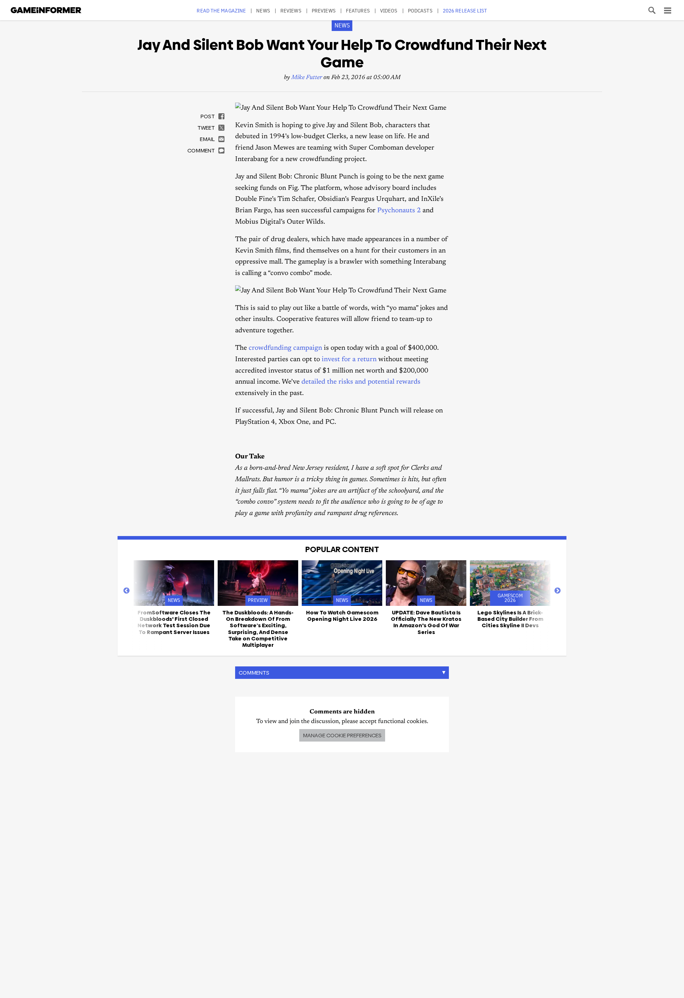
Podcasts (420, 10)
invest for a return (349, 359)
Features (358, 10)
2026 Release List (465, 10)
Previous (126, 590)
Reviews (290, 10)
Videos (389, 10)
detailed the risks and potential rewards (360, 382)
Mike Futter (306, 78)
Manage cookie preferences (342, 735)
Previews (324, 10)
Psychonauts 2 (399, 210)
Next (557, 590)
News (263, 10)
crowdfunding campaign (285, 348)
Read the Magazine (221, 10)
